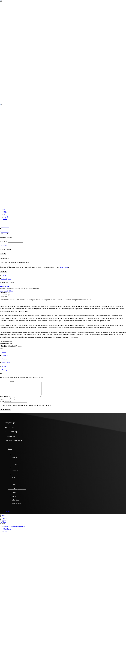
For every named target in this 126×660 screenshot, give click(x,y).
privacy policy (63, 267)
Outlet (5, 219)
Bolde (5, 211)
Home (1, 291)
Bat (4, 209)
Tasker (5, 212)
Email (2, 399)
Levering (5, 528)
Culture (11, 291)
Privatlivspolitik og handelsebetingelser (14, 526)
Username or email (6, 237)
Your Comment (4, 396)
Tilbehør (5, 217)
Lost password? (4, 245)
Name (2, 398)
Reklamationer (7, 529)
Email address (5, 258)
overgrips (5, 216)
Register (3, 271)
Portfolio (6, 291)
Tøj (4, 214)
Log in (3, 253)
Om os (5, 531)
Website (2, 401)
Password (3, 241)
